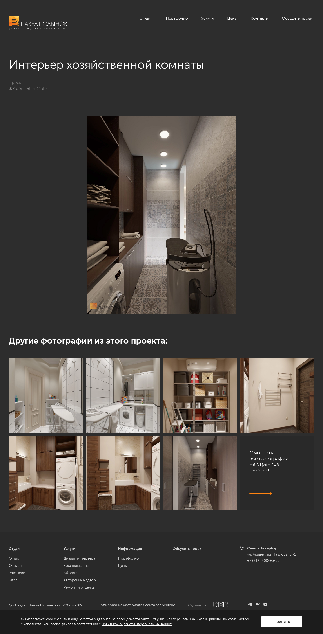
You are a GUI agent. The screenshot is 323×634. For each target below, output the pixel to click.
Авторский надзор (80, 580)
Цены (232, 18)
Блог (13, 580)
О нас (14, 558)
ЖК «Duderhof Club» (28, 88)
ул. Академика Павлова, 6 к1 (271, 554)
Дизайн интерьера (79, 558)
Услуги (207, 18)
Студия (145, 18)
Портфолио (177, 18)
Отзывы (15, 565)
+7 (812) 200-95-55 (263, 560)
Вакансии (17, 573)
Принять (282, 621)
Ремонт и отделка (79, 587)
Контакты (260, 18)
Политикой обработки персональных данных (137, 624)
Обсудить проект (298, 18)
